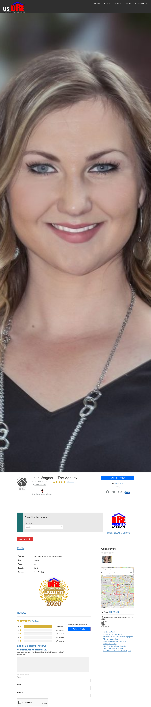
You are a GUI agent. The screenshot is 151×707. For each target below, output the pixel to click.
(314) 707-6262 (114, 612)
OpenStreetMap (123, 607)
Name (19, 677)
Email (19, 684)
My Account (140, 3)
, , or (118, 532)
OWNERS (107, 3)
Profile (20, 548)
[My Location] (116, 573)
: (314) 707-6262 (40, 485)
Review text (21, 654)
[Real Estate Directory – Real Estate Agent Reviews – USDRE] (14, 7)
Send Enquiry (119, 483)
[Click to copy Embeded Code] (127, 492)
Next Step (24, 539)
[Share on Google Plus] (120, 492)
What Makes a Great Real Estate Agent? (117, 651)
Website (20, 692)
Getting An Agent (109, 632)
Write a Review (117, 477)
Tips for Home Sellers (110, 639)
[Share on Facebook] (108, 492)
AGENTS (128, 3)
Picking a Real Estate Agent (112, 634)
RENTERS (117, 3)
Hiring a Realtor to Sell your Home (114, 641)
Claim (23, 489)
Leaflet (110, 607)
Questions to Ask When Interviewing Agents (118, 636)
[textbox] (44, 527)
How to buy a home (109, 644)
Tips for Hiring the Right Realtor (113, 648)
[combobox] (44, 527)
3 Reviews (70, 482)
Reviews (21, 612)
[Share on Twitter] (114, 492)
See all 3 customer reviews (31, 645)
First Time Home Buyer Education (114, 646)
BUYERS (97, 3)
